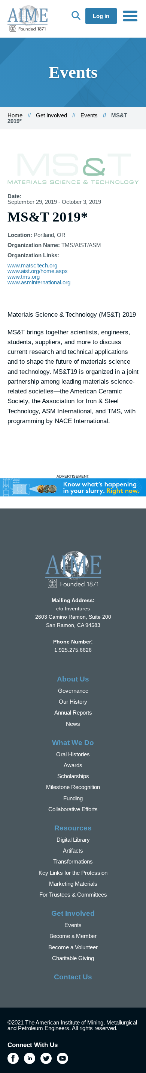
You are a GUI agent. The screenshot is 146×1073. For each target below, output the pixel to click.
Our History (73, 701)
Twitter (46, 1058)
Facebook (13, 1058)
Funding (73, 798)
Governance (73, 691)
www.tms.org (23, 276)
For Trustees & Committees (73, 894)
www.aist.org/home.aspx (37, 271)
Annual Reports (73, 712)
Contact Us (73, 977)
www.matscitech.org (32, 265)
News (73, 724)
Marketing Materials (73, 883)
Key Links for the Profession (73, 873)
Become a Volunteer (73, 947)
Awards (73, 765)
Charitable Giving (73, 958)
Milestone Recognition (73, 787)
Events (89, 115)
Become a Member (73, 936)
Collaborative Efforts (73, 809)
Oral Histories (73, 754)
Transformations (73, 861)
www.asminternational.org (38, 282)
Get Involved (51, 115)
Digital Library (73, 839)
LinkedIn (29, 1058)
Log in (101, 16)
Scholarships (73, 776)
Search (76, 15)
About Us (73, 679)
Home (14, 115)
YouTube (62, 1058)
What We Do (73, 743)
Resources (73, 828)
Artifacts (73, 850)
